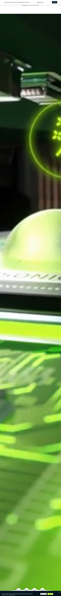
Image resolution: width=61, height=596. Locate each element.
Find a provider (25, 5)
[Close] (59, 5)
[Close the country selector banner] (59, 2)
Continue (54, 2)
